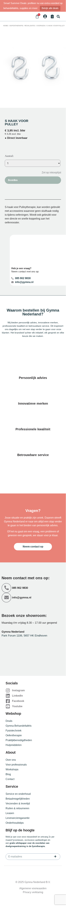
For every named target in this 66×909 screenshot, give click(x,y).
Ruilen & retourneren (17, 808)
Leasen (10, 813)
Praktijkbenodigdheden (19, 740)
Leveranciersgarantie (18, 818)
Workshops (12, 769)
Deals (9, 721)
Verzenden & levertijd (18, 803)
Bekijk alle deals (50, 8)
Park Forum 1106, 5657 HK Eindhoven (24, 635)
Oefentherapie (16, 26)
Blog (8, 774)
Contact (10, 779)
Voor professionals (16, 764)
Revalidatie (30, 26)
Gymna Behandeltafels (18, 725)
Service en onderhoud (18, 794)
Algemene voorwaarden (33, 888)
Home (5, 26)
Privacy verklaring (33, 892)
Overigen (40, 26)
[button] (58, 16)
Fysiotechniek (13, 730)
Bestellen (13, 180)
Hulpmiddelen (14, 745)
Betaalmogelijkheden (18, 798)
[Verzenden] (55, 856)
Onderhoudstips (15, 822)
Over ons (11, 759)
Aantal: (9, 156)
